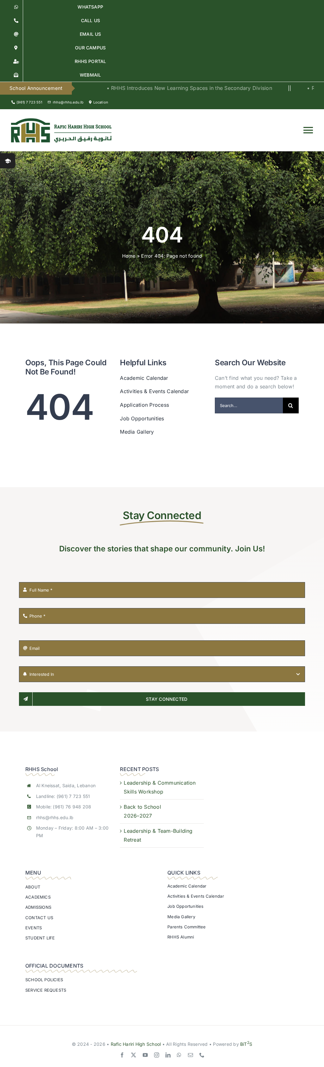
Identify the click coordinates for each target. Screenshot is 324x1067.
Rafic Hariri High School (136, 1044)
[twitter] (133, 1055)
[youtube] (145, 1055)
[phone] (201, 1055)
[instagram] (156, 1055)
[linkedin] (168, 1055)
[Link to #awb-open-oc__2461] (7, 160)
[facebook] (122, 1055)
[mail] (190, 1055)
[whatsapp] (179, 1055)
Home (129, 256)
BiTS (246, 1044)
